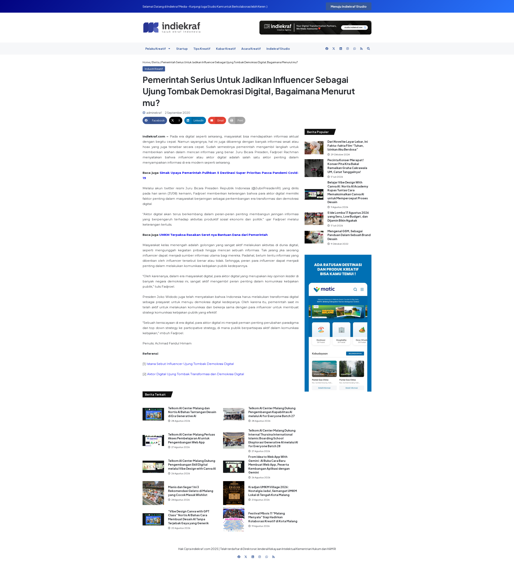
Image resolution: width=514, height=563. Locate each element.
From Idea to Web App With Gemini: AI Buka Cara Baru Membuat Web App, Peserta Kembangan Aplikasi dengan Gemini (269, 464)
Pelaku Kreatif (155, 48)
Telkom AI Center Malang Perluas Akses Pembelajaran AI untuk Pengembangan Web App (191, 438)
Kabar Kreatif (226, 48)
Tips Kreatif (201, 48)
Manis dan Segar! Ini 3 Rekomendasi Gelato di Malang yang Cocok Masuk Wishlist (190, 491)
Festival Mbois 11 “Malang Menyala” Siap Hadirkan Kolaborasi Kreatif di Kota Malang (272, 517)
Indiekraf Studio (278, 48)
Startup (182, 48)
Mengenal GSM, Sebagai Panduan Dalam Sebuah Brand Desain (349, 235)
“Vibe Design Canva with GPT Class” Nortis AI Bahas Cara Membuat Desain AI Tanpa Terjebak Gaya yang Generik (188, 517)
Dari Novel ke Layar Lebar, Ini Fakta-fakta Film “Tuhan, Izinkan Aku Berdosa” (347, 145)
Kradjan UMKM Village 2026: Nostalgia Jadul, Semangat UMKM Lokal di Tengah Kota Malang (272, 491)
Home (146, 62)
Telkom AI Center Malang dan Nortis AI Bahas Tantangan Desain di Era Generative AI (192, 412)
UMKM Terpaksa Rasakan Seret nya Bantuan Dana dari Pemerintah (213, 235)
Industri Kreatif (154, 68)
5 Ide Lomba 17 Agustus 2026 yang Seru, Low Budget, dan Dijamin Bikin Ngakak (348, 216)
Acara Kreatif (251, 48)
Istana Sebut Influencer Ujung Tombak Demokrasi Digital (190, 364)
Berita (155, 62)
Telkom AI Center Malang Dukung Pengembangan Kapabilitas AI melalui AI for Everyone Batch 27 (272, 412)
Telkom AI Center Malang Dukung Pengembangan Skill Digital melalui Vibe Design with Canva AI (192, 464)
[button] (155, 120)
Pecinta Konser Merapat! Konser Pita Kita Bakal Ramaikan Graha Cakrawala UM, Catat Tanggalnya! (347, 166)
